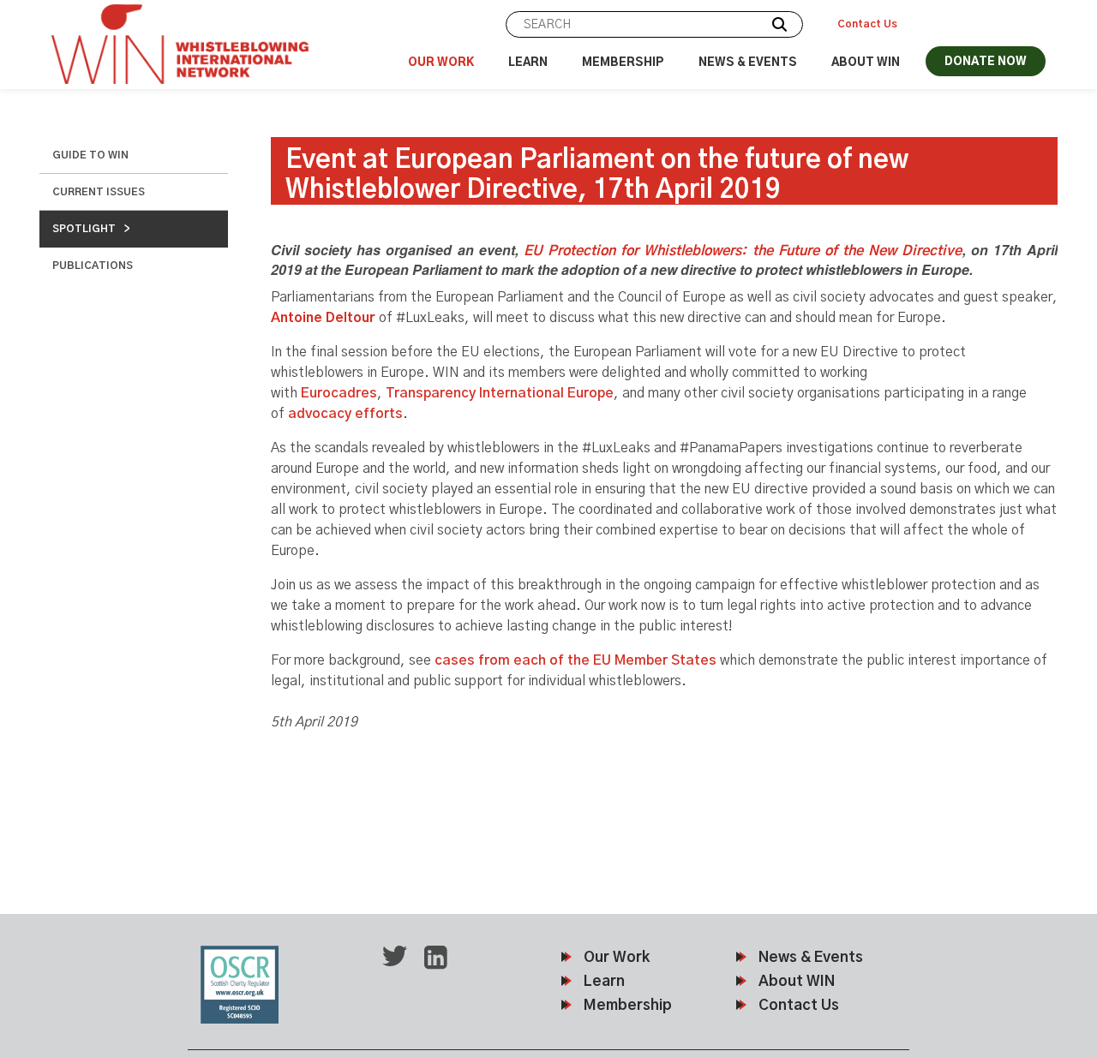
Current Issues (98, 192)
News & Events (747, 63)
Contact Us (867, 24)
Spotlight (84, 229)
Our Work (441, 63)
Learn (528, 63)
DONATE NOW (985, 62)
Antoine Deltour (323, 318)
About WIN (865, 63)
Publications (92, 265)
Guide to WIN (90, 155)
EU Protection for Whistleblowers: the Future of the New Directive (743, 251)
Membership (623, 63)
